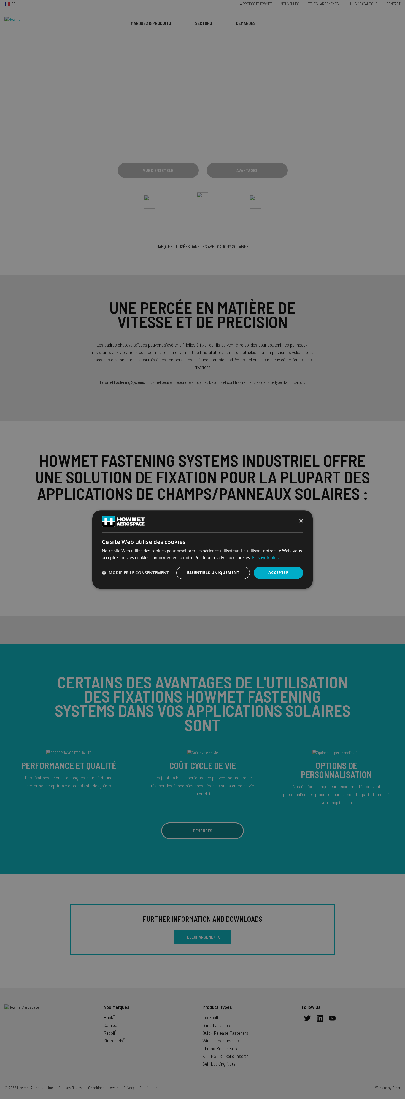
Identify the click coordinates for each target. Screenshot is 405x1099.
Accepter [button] (278, 572)
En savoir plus (265, 557)
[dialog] (202, 549)
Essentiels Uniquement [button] (213, 572)
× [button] (301, 521)
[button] (135, 573)
